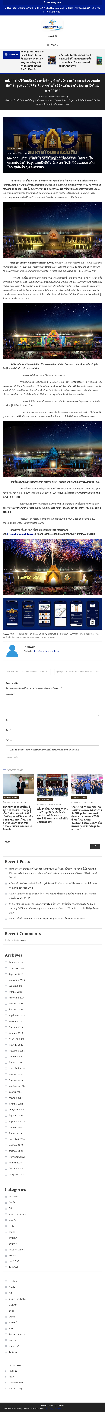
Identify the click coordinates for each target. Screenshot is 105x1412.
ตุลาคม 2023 (15, 1162)
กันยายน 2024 (16, 1098)
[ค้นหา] (95, 846)
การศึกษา (13, 1196)
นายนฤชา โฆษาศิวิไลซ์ (69, 634)
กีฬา (11, 1208)
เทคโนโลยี (14, 1261)
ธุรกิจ (11, 1226)
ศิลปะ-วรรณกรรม (17, 1249)
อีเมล (8, 730)
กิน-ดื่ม (12, 1202)
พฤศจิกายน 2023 (17, 1156)
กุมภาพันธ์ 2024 (17, 1139)
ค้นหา (7, 842)
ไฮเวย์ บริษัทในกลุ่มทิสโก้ (79, 8)
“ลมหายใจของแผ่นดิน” (19, 634)
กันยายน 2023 (16, 1168)
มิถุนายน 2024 (16, 1115)
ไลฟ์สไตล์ (13, 1267)
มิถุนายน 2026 (16, 974)
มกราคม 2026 (16, 1003)
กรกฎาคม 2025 (16, 1039)
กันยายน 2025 (16, 1027)
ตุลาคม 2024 (15, 1092)
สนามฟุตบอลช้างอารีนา (89, 634)
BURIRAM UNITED (38, 634)
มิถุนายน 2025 (16, 1045)
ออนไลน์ (6, 637)
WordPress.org (15, 1389)
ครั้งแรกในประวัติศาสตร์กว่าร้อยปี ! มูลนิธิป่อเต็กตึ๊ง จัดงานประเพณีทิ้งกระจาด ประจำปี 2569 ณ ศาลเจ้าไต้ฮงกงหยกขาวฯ (68, 60)
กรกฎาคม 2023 (16, 1174)
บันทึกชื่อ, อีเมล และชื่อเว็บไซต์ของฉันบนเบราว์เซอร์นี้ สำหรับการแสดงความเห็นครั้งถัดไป (44, 750)
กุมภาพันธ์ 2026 (17, 997)
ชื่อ (7, 720)
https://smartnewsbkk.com (46, 651)
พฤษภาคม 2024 (17, 1121)
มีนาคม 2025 (15, 1062)
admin (27, 153)
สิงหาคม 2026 (16, 962)
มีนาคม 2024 (15, 1133)
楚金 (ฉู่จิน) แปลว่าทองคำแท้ (20, 8)
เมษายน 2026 (15, 986)
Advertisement (47, 1406)
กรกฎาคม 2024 (16, 1109)
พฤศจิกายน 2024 (17, 1086)
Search (51, 36)
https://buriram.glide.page (21, 534)
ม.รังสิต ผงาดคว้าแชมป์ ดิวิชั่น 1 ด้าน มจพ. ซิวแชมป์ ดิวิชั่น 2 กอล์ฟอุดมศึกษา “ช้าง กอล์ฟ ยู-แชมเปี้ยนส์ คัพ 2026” (53, 895)
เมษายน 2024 (15, 1127)
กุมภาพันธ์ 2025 (17, 1068)
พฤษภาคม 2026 (17, 980)
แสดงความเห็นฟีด (16, 1383)
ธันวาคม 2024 (16, 1080)
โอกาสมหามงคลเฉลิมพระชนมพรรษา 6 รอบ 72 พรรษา (33, 637)
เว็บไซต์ (8, 740)
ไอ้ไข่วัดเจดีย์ (54, 12)
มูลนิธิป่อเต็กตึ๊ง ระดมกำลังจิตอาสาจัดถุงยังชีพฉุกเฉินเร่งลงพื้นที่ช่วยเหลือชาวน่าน (47, 918)
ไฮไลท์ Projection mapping (50, 8)
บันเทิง (12, 1232)
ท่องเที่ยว (13, 1220)
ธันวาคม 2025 (16, 1009)
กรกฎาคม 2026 (16, 968)
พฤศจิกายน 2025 (17, 1015)
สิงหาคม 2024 (16, 1103)
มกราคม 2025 (16, 1074)
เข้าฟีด (11, 1377)
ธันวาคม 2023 (16, 1151)
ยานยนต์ (13, 1238)
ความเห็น (10, 694)
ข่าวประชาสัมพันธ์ (14, 148)
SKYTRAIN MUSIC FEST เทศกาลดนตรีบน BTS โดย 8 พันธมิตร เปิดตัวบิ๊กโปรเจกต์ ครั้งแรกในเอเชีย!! (28, 672)
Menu (54, 44)
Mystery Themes (53, 1409)
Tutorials (60, 1406)
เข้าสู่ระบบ (13, 1371)
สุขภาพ (12, 1255)
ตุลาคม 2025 (15, 1021)
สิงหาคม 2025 (16, 1033)
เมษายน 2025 (15, 1056)
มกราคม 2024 (16, 1145)
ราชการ (13, 1244)
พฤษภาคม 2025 (17, 1050)
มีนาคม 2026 (15, 992)
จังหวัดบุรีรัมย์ (53, 634)
